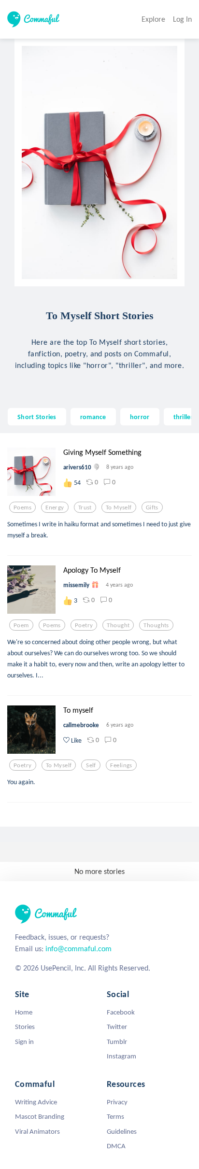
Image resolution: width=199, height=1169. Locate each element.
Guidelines (122, 1131)
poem (21, 625)
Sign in (24, 1041)
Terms (115, 1116)
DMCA (116, 1145)
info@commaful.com (78, 948)
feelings (121, 765)
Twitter (117, 1026)
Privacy (117, 1102)
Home (23, 1012)
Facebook (121, 1012)
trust (85, 507)
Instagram (121, 1056)
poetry (84, 625)
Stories (25, 1026)
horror (140, 416)
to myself (119, 507)
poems (22, 507)
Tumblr (117, 1041)
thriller (183, 416)
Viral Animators (37, 1131)
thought (118, 625)
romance (93, 416)
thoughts (156, 625)
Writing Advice (36, 1102)
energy (54, 507)
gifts (152, 507)
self (91, 765)
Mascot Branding (39, 1116)
